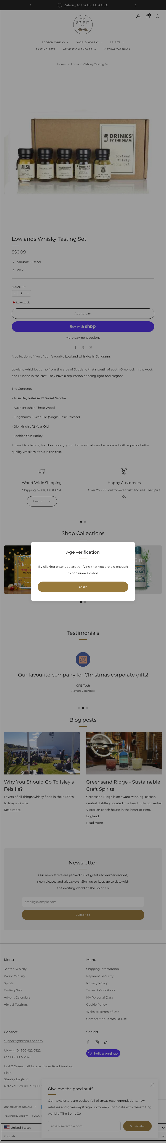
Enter (83, 586)
